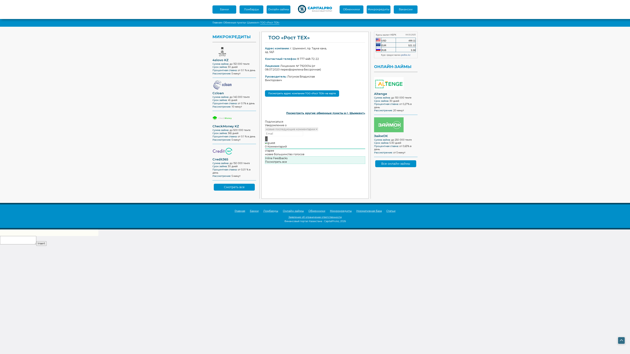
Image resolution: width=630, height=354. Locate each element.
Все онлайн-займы (395, 164)
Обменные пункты (234, 22)
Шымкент (252, 22)
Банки (224, 9)
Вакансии (406, 9)
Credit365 (220, 159)
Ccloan (218, 93)
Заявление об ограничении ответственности (315, 217)
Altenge (380, 94)
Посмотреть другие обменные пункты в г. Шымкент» (325, 113)
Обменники (351, 9)
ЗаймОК (381, 136)
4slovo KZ (220, 60)
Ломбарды (251, 9)
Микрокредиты (378, 9)
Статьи (391, 211)
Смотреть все (234, 187)
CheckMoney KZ (225, 126)
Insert (41, 243)
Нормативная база (369, 211)
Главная (216, 22)
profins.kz (405, 55)
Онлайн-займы (278, 9)
